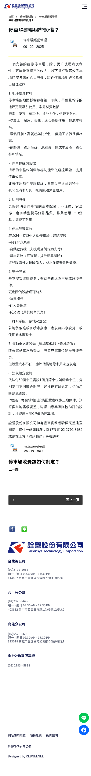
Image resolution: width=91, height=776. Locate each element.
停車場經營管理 (48, 16)
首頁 (11, 16)
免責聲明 (52, 735)
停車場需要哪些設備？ (21, 20)
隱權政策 (36, 735)
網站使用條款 (17, 735)
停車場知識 (26, 16)
